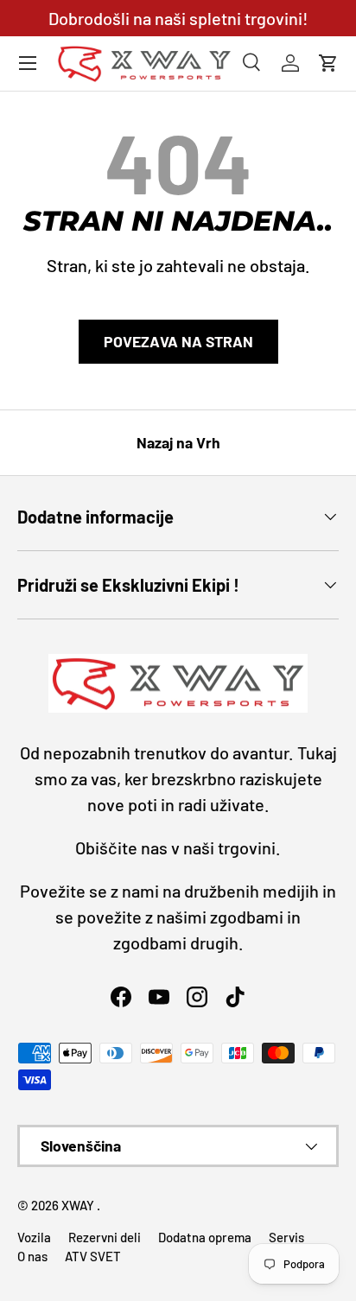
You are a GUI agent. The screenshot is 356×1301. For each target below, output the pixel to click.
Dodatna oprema (204, 1237)
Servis (286, 1237)
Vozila (34, 1237)
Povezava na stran (178, 341)
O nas (32, 1256)
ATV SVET (93, 1256)
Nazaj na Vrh (178, 442)
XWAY (79, 1205)
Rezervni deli (104, 1237)
